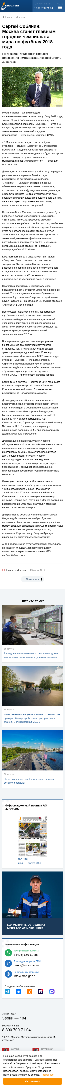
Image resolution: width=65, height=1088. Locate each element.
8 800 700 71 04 (43, 8)
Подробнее (47, 1074)
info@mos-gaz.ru (25, 976)
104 (23, 1018)
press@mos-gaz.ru (26, 965)
